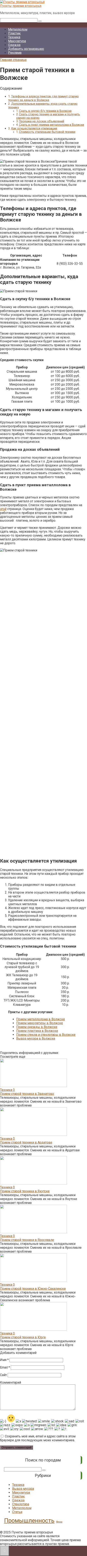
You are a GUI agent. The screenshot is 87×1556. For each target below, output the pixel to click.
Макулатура (17, 41)
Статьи (17, 1512)
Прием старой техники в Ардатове (26, 1142)
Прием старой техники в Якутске (25, 1191)
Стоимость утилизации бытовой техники (47, 132)
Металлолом (17, 29)
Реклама (14, 53)
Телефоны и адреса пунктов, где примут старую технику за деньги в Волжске (43, 98)
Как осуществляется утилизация (34, 128)
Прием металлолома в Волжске (40, 1019)
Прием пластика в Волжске (37, 1031)
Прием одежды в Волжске (36, 1027)
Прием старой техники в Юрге (23, 1337)
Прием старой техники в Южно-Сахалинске (33, 1288)
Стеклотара (20, 1504)
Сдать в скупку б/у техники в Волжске (45, 111)
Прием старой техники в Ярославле (27, 1240)
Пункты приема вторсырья (20, 6)
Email (5, 1367)
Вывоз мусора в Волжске (35, 1038)
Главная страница (13, 60)
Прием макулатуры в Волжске (39, 1023)
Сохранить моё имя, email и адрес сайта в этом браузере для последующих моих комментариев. (37, 1438)
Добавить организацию (26, 49)
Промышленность (29, 1520)
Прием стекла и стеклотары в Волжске (45, 1035)
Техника (14, 37)
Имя (4, 1360)
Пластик (14, 33)
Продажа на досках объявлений (41, 121)
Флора (59, 1522)
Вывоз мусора (23, 1489)
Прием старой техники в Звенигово (27, 1094)
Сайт (3, 1375)
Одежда (14, 45)
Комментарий (10, 1382)
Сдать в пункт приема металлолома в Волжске (51, 125)
